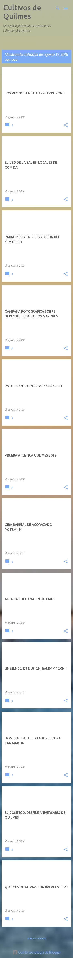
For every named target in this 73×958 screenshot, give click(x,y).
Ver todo (11, 59)
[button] (65, 125)
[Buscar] (57, 8)
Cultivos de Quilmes (22, 11)
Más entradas (36, 938)
